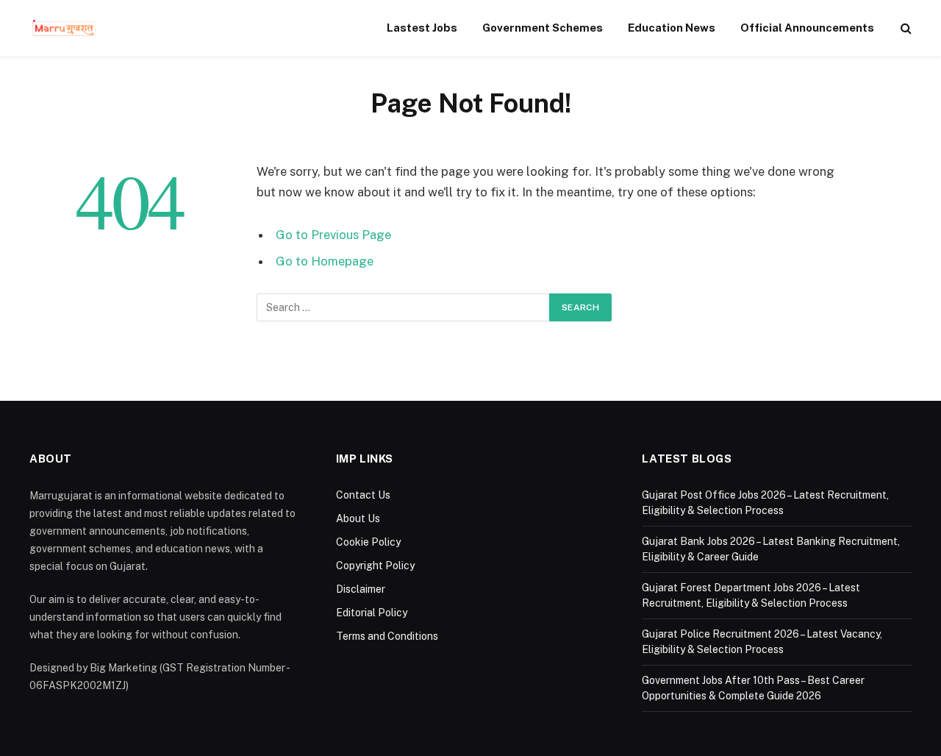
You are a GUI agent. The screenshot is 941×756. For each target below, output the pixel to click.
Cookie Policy (368, 542)
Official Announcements (807, 27)
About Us (358, 518)
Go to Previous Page (333, 234)
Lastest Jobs (422, 27)
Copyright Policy (375, 565)
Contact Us (363, 495)
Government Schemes (542, 27)
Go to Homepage (324, 261)
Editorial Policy (371, 612)
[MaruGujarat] (63, 28)
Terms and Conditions (387, 636)
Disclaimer (360, 589)
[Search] (905, 28)
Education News (671, 27)
